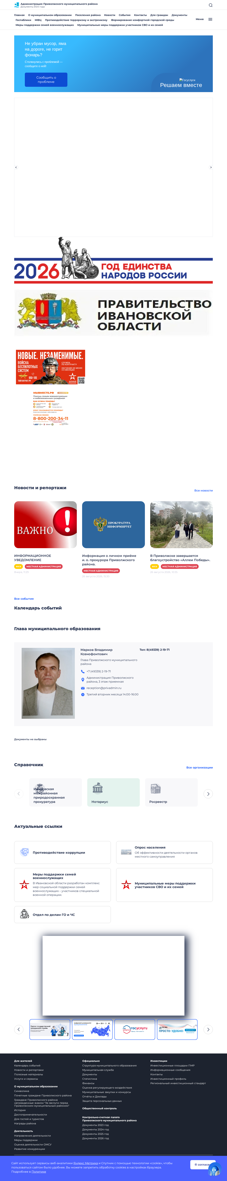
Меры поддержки (26, 1140)
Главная (19, 15)
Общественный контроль (99, 1108)
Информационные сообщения (170, 1070)
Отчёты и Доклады (94, 1096)
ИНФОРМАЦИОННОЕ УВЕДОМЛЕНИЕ (32, 558)
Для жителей (23, 1061)
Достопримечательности (30, 1114)
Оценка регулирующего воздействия (107, 1087)
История (20, 1110)
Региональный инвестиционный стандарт (178, 1083)
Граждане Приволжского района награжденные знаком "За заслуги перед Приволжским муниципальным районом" (41, 1102)
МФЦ (38, 20)
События (125, 15)
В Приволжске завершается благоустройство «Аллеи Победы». (180, 558)
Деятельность (23, 1131)
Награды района (25, 1123)
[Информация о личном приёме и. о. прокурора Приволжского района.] (113, 524)
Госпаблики (23, 20)
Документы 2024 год (95, 1129)
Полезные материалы (28, 1074)
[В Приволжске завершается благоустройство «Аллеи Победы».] (181, 524)
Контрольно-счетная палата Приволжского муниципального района (109, 1119)
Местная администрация (43, 566)
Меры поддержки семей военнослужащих (45, 25)
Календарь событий (27, 1065)
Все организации (199, 767)
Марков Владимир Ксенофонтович (96, 652)
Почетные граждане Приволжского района (43, 1095)
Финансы (88, 1083)
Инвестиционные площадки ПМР (172, 1065)
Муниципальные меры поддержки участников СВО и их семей (120, 25)
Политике (39, 1171)
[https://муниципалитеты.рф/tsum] (50, 1029)
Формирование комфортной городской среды (142, 20)
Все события (24, 598)
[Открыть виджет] (215, 1169)
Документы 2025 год (95, 1133)
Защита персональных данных (102, 1101)
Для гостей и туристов (29, 1119)
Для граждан (159, 15)
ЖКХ (18, 566)
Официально (91, 1061)
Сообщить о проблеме (46, 80)
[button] (208, 793)
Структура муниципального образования (109, 1065)
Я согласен (203, 1164)
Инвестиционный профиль (168, 1078)
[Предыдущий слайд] (16, 167)
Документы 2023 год (95, 1125)
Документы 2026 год (95, 1138)
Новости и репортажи (29, 1070)
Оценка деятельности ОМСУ (33, 1144)
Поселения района (88, 15)
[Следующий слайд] (211, 167)
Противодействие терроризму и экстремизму (76, 20)
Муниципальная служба (98, 1070)
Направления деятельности (32, 1135)
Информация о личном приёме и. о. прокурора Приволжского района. (109, 560)
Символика (21, 1091)
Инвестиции (158, 1061)
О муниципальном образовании (50, 15)
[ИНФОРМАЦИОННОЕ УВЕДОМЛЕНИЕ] (45, 524)
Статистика (89, 1078)
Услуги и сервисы (26, 1078)
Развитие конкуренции (29, 1149)
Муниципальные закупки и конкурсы (106, 1092)
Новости (109, 15)
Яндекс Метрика (85, 1163)
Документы (179, 15)
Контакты (140, 15)
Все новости (203, 490)
